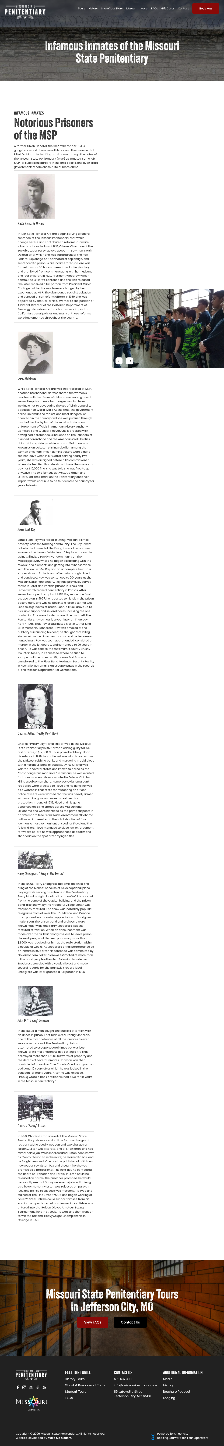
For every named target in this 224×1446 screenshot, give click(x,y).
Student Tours (75, 1392)
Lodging (169, 1398)
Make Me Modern (60, 1438)
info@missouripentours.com (135, 1385)
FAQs (69, 1398)
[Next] (129, 360)
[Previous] (118, 360)
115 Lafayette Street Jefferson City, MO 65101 (132, 1394)
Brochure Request (176, 1392)
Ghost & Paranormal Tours (85, 1385)
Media (168, 1379)
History (168, 1385)
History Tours (75, 1379)
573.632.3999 (124, 1379)
